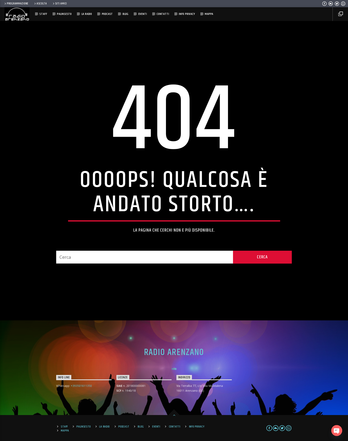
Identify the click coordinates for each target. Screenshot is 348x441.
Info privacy (187, 14)
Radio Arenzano (174, 352)
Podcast (107, 14)
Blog (125, 14)
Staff (43, 14)
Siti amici (61, 3)
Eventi (142, 14)
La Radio (87, 14)
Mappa (209, 14)
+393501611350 (81, 386)
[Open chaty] (336, 430)
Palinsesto (64, 14)
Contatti (163, 14)
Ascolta (42, 3)
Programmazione (17, 3)
